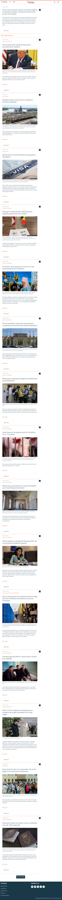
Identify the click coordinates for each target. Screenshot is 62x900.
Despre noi (3, 893)
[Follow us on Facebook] (32, 887)
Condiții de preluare (5, 895)
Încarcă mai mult (20, 876)
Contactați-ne (3, 888)
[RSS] (41, 887)
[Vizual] (58, 2)
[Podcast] (54, 2)
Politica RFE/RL (4, 886)
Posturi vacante (4, 890)
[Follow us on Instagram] (38, 887)
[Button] (6, 31)
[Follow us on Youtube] (35, 887)
